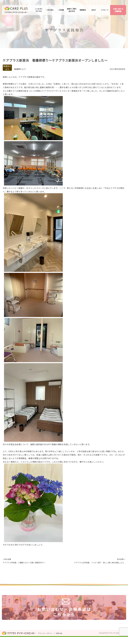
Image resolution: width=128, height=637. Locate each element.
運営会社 (59, 633)
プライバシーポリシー (46, 633)
